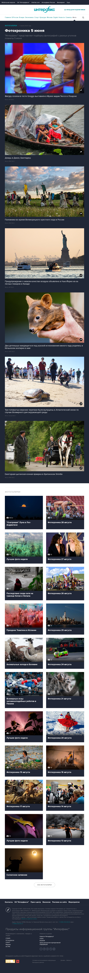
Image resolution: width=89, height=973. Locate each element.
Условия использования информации (44, 960)
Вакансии (46, 902)
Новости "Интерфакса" (47, 936)
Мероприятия (74, 902)
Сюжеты (69, 17)
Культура (43, 17)
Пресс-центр (36, 902)
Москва (50, 17)
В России (15, 17)
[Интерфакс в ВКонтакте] (47, 949)
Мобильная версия (8, 2)
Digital (55, 17)
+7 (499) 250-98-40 (64, 922)
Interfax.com (35, 2)
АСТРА (8, 946)
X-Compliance (10, 940)
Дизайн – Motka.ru (66, 960)
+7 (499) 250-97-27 (17, 924)
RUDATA (42, 941)
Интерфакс (44, 9)
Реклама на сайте (59, 902)
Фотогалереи (11, 26)
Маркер (8, 944)
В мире (21, 17)
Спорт (36, 17)
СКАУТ (8, 942)
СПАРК (8, 938)
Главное (8, 17)
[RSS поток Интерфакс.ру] (50, 949)
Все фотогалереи (44, 885)
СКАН (41, 938)
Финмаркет (61, 2)
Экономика (29, 17)
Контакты (9, 902)
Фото (74, 17)
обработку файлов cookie (29, 919)
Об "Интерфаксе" (23, 2)
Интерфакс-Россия (48, 2)
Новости (62, 17)
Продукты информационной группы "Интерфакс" (37, 929)
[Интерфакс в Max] (54, 949)
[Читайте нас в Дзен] (41, 949)
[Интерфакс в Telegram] (44, 949)
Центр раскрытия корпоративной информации (50, 943)
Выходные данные (38, 962)
